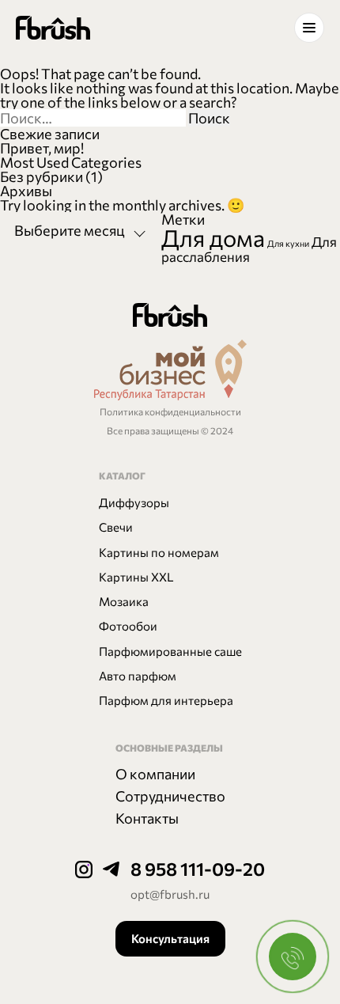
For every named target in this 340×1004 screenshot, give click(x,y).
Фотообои (128, 626)
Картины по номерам (159, 552)
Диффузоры (134, 502)
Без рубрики (41, 176)
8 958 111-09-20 (197, 869)
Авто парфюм (137, 676)
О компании (155, 773)
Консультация (170, 938)
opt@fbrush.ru (170, 894)
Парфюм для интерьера (166, 700)
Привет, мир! (42, 148)
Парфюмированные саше (170, 651)
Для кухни (288, 243)
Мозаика (124, 601)
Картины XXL (136, 577)
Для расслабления (249, 248)
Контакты (147, 818)
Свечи (116, 527)
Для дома (213, 237)
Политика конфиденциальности (170, 412)
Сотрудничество (170, 796)
